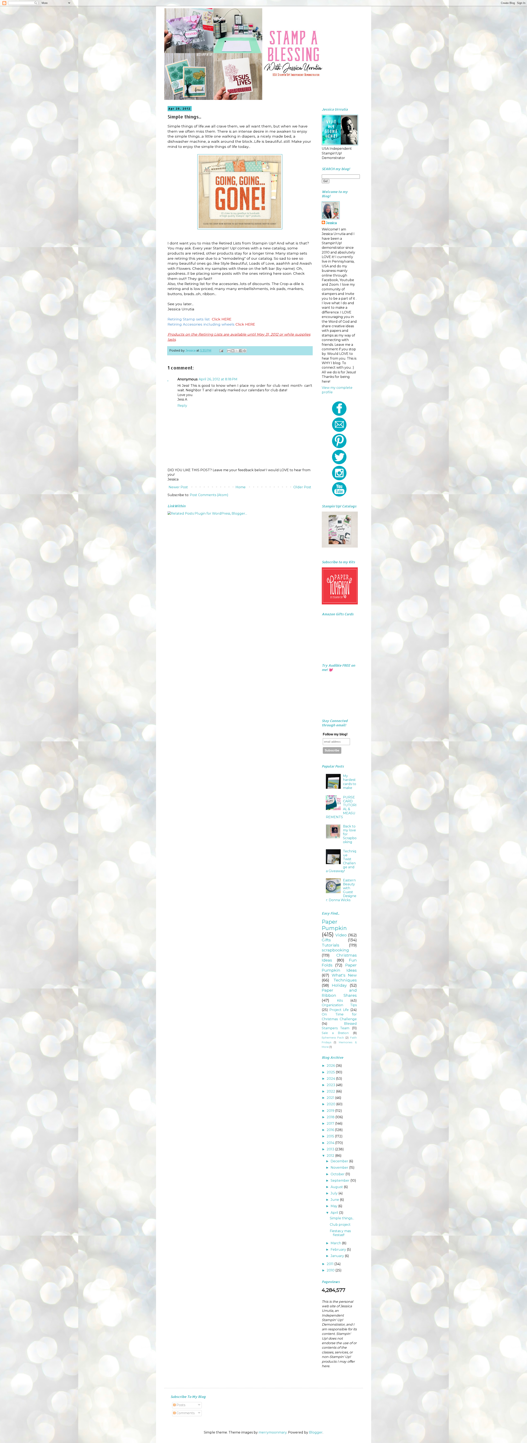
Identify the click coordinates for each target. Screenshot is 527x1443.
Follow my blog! (335, 734)
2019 (331, 1111)
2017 (331, 1123)
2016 (331, 1130)
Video (341, 934)
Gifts (326, 939)
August (337, 1187)
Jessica (331, 223)
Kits (340, 1001)
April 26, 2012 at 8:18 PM (218, 379)
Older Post (302, 487)
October (338, 1174)
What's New (344, 975)
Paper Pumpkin (334, 924)
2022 (331, 1091)
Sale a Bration (335, 1033)
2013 (331, 1149)
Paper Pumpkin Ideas (339, 967)
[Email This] (229, 351)
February (339, 1249)
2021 (331, 1098)
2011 (330, 1264)
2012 (331, 1156)
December (340, 1161)
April (335, 1213)
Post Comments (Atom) (209, 495)
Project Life (339, 1010)
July (334, 1193)
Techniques (345, 980)
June (335, 1200)
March (336, 1243)
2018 (331, 1117)
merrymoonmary (273, 1432)
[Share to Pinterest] (245, 351)
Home (241, 487)
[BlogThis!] (233, 351)
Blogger (316, 1432)
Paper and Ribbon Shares (339, 993)
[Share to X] (237, 351)
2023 (331, 1085)
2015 (331, 1136)
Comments (185, 1413)
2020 (331, 1104)
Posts (180, 1405)
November (340, 1168)
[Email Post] (221, 350)
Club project (340, 1225)
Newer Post (178, 487)
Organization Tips (339, 1005)
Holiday (339, 985)
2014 (331, 1143)
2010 (331, 1270)
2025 (331, 1072)
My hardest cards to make (349, 782)
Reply (182, 406)
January (338, 1256)
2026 (331, 1066)
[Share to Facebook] (241, 351)
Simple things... (342, 1218)
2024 (331, 1079)
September (340, 1180)
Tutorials (330, 945)
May (334, 1206)
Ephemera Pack (333, 1037)
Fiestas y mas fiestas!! (340, 1233)
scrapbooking (335, 950)
